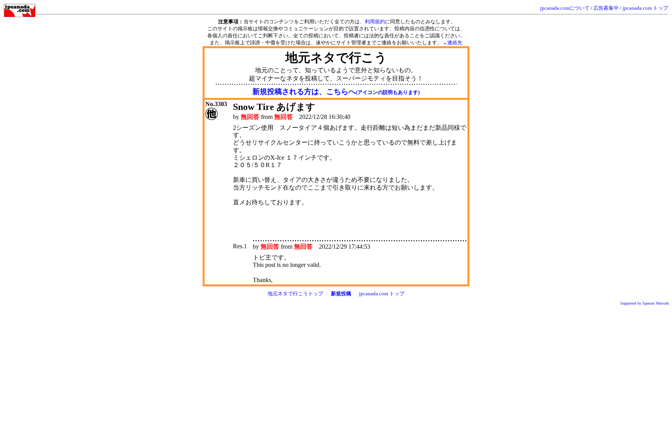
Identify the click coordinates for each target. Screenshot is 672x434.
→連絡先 (452, 42)
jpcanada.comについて (565, 8)
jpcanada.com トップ (645, 8)
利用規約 (375, 21)
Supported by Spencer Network (644, 303)
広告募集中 (606, 8)
